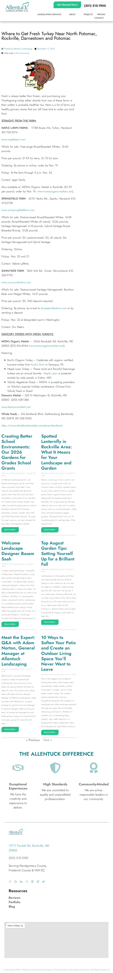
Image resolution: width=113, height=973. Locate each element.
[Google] (15, 881)
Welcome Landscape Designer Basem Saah (17, 551)
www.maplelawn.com (13, 139)
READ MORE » (10, 530)
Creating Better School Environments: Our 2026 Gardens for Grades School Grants (16, 452)
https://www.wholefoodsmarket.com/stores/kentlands (32, 426)
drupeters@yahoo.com (54, 308)
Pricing (101, 14)
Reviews (14, 897)
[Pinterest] (38, 881)
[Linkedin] (32, 881)
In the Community (21, 53)
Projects (88, 14)
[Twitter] (43, 881)
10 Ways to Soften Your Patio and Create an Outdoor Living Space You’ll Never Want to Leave (58, 653)
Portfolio (14, 902)
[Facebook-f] (10, 881)
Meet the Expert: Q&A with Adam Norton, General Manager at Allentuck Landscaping (18, 650)
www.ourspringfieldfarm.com (17, 210)
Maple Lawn (50, 373)
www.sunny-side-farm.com (16, 282)
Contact (99, 17)
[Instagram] (26, 881)
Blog (12, 906)
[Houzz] (21, 881)
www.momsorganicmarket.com (54, 191)
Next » (47, 740)
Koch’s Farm (38, 364)
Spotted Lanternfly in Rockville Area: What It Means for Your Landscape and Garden (56, 452)
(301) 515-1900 (18, 858)
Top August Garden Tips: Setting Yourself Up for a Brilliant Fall (57, 553)
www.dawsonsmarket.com (16, 407)
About (72, 14)
